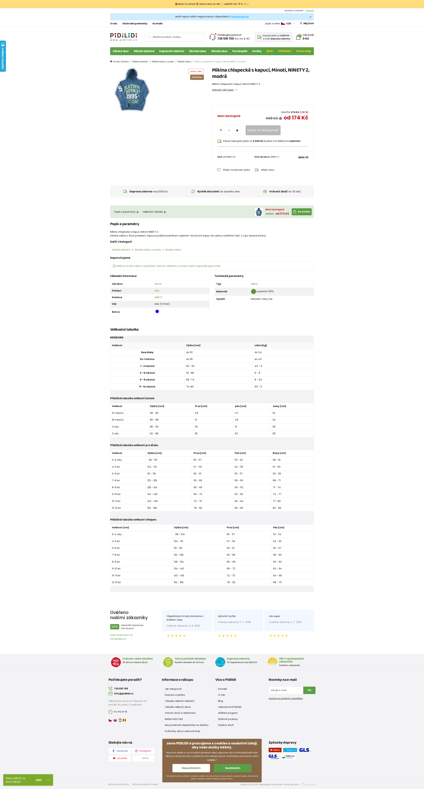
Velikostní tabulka (153, 211)
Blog (220, 701)
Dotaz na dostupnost (263, 130)
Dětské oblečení (144, 51)
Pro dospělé (239, 51)
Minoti (158, 284)
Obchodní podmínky (134, 23)
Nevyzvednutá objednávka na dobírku (186, 725)
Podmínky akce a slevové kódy (182, 731)
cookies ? (212, 759)
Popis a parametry (124, 211)
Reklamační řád (174, 719)
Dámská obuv (197, 51)
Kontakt (158, 23)
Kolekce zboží (226, 725)
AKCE (269, 51)
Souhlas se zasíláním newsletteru (286, 698)
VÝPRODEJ (284, 51)
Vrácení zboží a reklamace (180, 713)
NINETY (158, 297)
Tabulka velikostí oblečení (179, 701)
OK (309, 690)
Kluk (157, 290)
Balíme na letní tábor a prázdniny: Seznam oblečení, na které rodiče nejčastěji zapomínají (168, 266)
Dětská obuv (121, 51)
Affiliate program (228, 713)
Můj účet (308, 23)
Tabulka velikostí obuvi (178, 707)
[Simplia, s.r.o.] (308, 784)
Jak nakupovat (173, 689)
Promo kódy (303, 51)
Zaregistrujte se (240, 16)
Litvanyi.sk (276, 784)
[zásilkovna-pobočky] (276, 750)
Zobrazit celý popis (223, 89)
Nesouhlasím (191, 768)
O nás (113, 23)
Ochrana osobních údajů (145, 784)
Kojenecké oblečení (171, 51)
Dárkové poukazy (228, 719)
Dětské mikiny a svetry (163, 61)
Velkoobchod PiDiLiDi (229, 707)
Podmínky (309, 10)
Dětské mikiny (184, 61)
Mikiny (254, 284)
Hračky (256, 51)
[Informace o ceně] (280, 118)
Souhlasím (232, 768)
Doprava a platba (175, 695)
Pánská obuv (219, 51)
